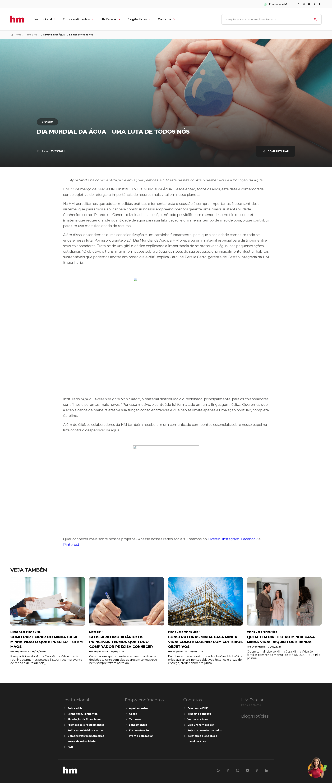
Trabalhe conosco (199, 713)
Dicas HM (47, 122)
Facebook (249, 539)
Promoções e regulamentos (85, 724)
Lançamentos (138, 724)
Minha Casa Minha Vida (25, 631)
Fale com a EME (197, 708)
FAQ (70, 747)
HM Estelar (108, 19)
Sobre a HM (74, 708)
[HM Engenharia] (17, 21)
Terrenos (135, 719)
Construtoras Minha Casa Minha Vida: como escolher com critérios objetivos (205, 642)
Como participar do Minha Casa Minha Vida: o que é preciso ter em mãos (46, 642)
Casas (133, 713)
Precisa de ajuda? (278, 4)
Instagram (230, 539)
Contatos (164, 19)
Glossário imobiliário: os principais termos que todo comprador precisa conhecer (121, 642)
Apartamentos (138, 708)
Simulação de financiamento (86, 719)
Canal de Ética (196, 741)
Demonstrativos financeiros (85, 735)
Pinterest (71, 544)
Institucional (43, 19)
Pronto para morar (141, 735)
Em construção (139, 730)
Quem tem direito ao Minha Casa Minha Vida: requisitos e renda (281, 639)
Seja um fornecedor (200, 724)
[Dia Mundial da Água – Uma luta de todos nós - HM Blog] (70, 772)
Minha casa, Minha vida (82, 713)
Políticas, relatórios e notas (85, 730)
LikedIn (213, 539)
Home (18, 34)
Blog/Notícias (137, 19)
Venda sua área (197, 719)
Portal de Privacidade (81, 741)
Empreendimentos (76, 19)
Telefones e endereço (202, 735)
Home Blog (31, 34)
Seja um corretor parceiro (204, 730)
